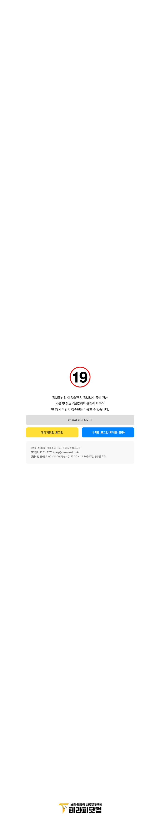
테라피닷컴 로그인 (52, 432)
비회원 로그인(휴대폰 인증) (108, 432)
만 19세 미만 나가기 (80, 419)
